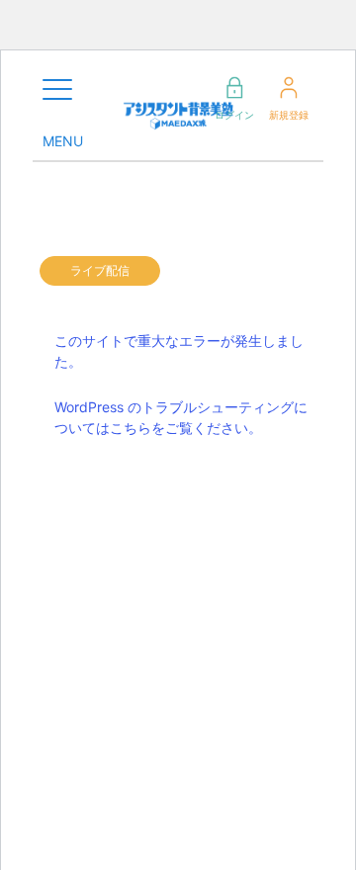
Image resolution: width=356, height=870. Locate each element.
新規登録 (289, 115)
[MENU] (57, 89)
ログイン (234, 115)
